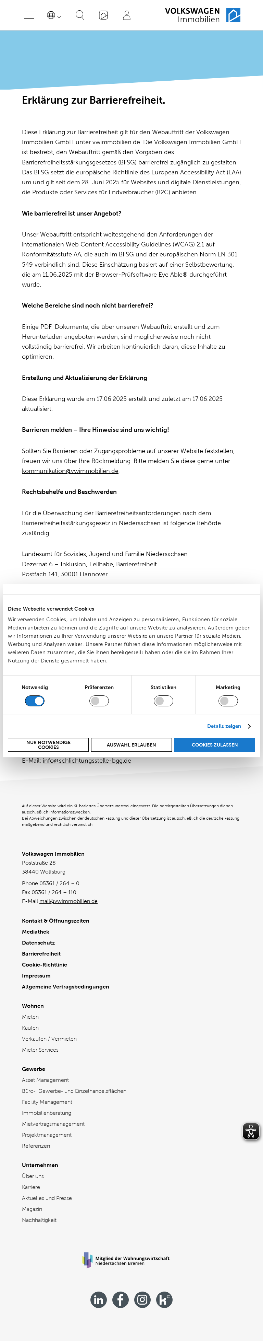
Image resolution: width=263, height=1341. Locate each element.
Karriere (31, 1187)
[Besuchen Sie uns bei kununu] (164, 1300)
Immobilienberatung (46, 1113)
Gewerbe (33, 1069)
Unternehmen (40, 1165)
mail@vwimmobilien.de (68, 901)
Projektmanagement (47, 1135)
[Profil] (126, 15)
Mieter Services (40, 1050)
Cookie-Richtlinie (44, 965)
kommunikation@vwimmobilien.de (70, 470)
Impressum (36, 976)
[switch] (99, 700)
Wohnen (33, 1006)
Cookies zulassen (215, 745)
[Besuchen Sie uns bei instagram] (142, 1300)
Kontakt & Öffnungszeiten (55, 921)
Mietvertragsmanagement (53, 1124)
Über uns (33, 1176)
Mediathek (35, 932)
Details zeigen (224, 726)
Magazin (32, 1209)
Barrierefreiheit (41, 954)
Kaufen (30, 1028)
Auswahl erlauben (131, 745)
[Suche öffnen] (80, 15)
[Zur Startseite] (202, 15)
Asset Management (45, 1080)
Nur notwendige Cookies (48, 745)
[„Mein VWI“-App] (103, 15)
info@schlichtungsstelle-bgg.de (87, 760)
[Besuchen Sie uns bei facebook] (120, 1300)
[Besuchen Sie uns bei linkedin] (98, 1300)
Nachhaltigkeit (39, 1220)
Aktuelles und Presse (47, 1198)
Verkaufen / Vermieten (49, 1039)
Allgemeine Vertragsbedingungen (65, 987)
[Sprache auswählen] (55, 15)
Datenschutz (38, 943)
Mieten (30, 1017)
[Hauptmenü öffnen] (30, 15)
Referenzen (36, 1146)
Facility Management (47, 1102)
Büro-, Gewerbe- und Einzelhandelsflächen (74, 1091)
